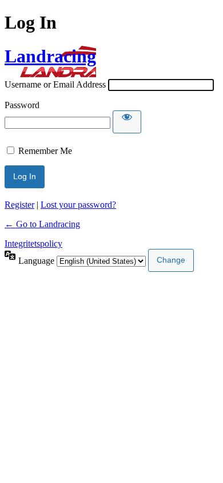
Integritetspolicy (33, 243)
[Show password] (127, 121)
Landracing (50, 56)
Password (22, 105)
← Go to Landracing (42, 224)
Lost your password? (78, 204)
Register (19, 204)
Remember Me (45, 151)
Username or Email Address (55, 84)
